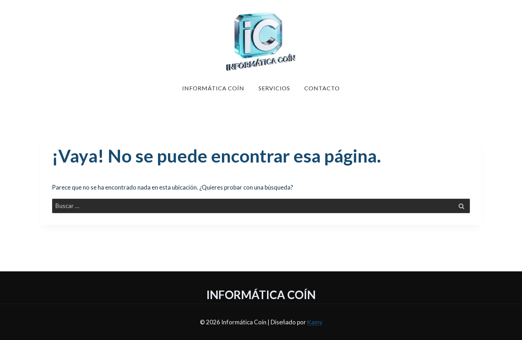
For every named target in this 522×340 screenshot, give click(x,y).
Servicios (274, 88)
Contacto (322, 88)
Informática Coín (213, 88)
